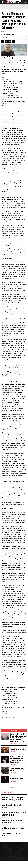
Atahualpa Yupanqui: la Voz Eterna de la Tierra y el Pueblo (13, 814)
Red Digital (12, 34)
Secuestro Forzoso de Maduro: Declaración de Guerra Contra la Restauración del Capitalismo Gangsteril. (18, 737)
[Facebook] (2, 41)
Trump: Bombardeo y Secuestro (17, 770)
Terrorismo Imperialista (18, 749)
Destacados (13, 743)
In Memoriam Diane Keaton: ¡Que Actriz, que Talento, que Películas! (12, 798)
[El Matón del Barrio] (5, 779)
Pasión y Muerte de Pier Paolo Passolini (11, 834)
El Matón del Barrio (16, 779)
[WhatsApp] (13, 41)
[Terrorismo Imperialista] (5, 750)
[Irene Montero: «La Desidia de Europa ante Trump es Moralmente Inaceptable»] (5, 759)
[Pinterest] (9, 41)
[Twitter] (6, 41)
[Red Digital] (2, 35)
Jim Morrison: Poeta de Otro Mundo (13, 828)
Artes (3, 801)
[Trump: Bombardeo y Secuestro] (5, 770)
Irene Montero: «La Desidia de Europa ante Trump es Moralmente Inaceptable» (17, 759)
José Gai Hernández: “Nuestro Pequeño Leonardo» (11, 821)
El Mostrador (10, 717)
